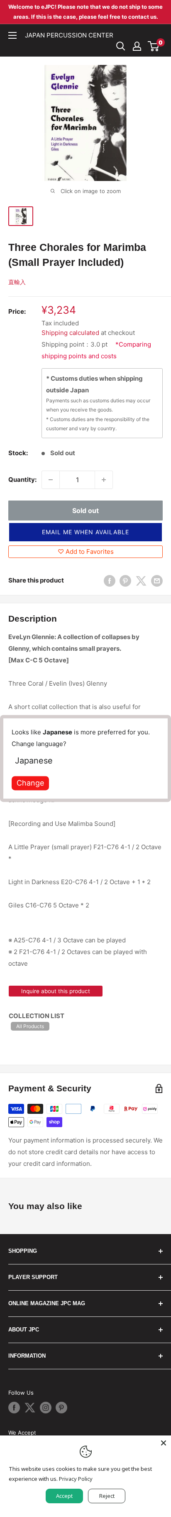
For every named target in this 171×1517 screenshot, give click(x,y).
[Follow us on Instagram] (45, 1407)
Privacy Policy (76, 1478)
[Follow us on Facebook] (14, 1407)
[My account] (137, 46)
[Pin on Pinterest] (125, 581)
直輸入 (17, 281)
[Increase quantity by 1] (103, 479)
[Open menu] (12, 35)
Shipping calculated (70, 333)
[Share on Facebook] (109, 581)
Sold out (85, 510)
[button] (85, 532)
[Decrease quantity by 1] (50, 479)
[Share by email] (157, 581)
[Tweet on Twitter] (141, 581)
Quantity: (22, 479)
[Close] (163, 1443)
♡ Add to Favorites (86, 551)
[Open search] (120, 46)
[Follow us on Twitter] (30, 1407)
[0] (154, 46)
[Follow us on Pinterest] (61, 1407)
